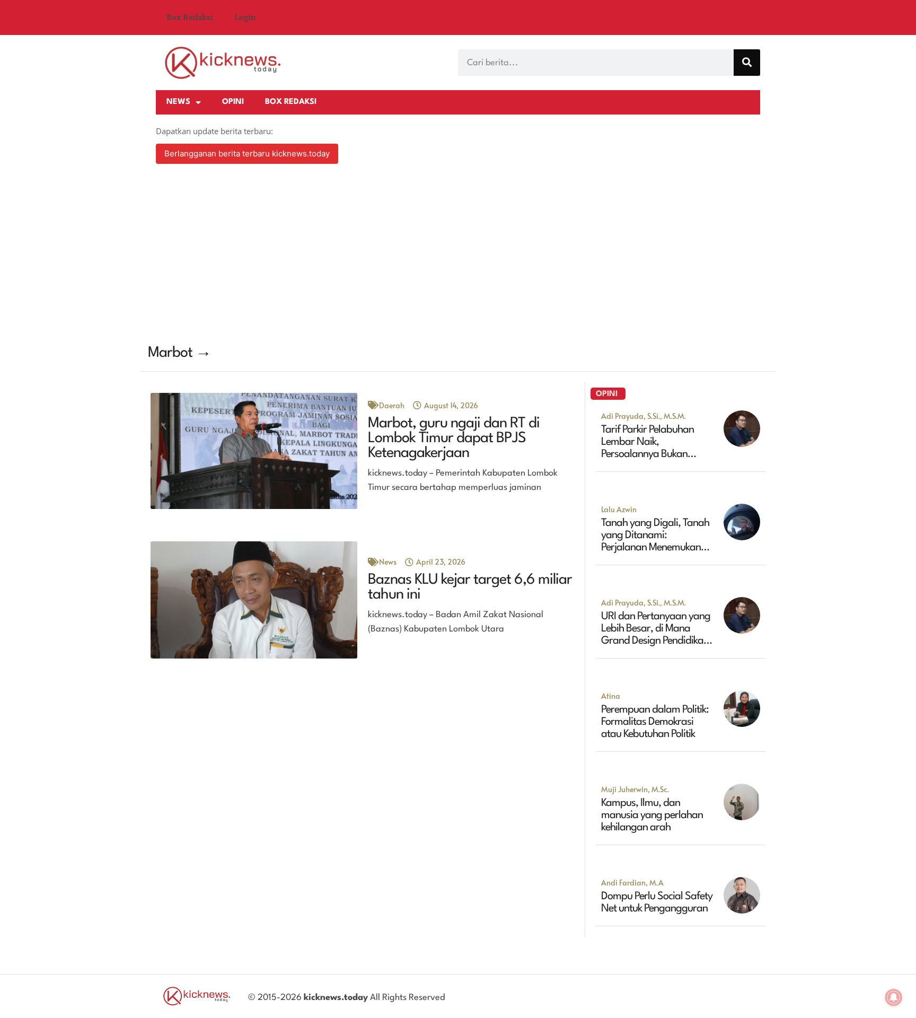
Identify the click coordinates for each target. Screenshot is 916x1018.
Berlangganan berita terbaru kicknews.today (247, 153)
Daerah (391, 405)
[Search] (747, 62)
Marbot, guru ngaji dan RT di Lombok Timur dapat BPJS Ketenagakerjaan (454, 438)
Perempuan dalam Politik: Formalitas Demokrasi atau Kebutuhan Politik (655, 722)
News (178, 102)
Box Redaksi (189, 17)
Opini (233, 102)
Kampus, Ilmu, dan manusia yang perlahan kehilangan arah (652, 815)
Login (245, 17)
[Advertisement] (458, 255)
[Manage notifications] (893, 997)
